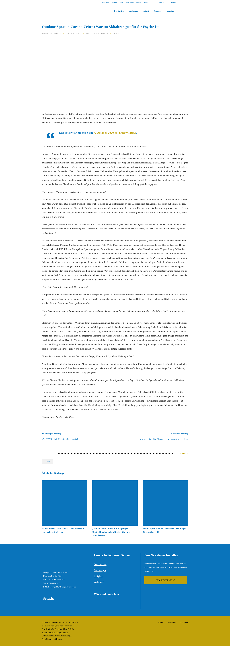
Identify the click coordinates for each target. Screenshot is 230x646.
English (174, 2)
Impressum (184, 622)
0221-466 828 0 (53, 583)
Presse (138, 2)
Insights (146, 11)
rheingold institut (51, 34)
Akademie (130, 2)
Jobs (121, 2)
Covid (116, 34)
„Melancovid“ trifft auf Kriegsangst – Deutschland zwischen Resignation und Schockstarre (111, 532)
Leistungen (133, 11)
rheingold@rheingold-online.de (63, 587)
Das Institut (119, 11)
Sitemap (161, 622)
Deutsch (161, 2)
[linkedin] (187, 2)
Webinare (158, 11)
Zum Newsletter (165, 580)
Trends (104, 34)
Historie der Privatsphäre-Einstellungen (56, 636)
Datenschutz (171, 622)
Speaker (170, 11)
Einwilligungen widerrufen (52, 639)
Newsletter (105, 2)
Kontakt (115, 2)
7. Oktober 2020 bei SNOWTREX (115, 132)
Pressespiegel (93, 34)
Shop (145, 2)
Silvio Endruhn (68, 629)
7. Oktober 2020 (73, 34)
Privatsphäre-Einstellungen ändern (55, 632)
